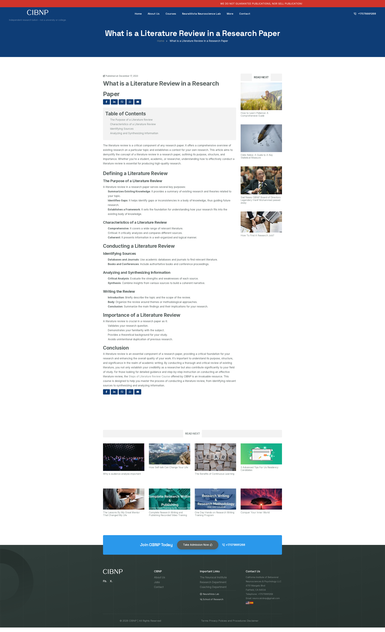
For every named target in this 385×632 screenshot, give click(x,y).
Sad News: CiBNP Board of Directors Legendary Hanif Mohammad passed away (260, 200)
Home (138, 13)
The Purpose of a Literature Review (131, 119)
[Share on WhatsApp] (129, 102)
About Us (154, 13)
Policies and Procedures (232, 620)
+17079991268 (367, 13)
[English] (248, 602)
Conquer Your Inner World (255, 512)
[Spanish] (252, 602)
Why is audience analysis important (122, 473)
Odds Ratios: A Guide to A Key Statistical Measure (257, 156)
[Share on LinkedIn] (114, 102)
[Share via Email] (137, 102)
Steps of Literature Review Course (149, 376)
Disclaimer (253, 620)
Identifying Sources (122, 128)
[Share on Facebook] (106, 102)
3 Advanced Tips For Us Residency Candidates (259, 468)
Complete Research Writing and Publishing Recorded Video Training (168, 513)
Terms (204, 620)
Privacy (213, 620)
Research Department (213, 582)
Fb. (105, 581)
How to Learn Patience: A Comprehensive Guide (254, 114)
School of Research (213, 599)
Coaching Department (213, 587)
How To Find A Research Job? (257, 235)
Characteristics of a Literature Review (133, 124)
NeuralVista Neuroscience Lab (201, 13)
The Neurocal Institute (213, 577)
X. (111, 581)
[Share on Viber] (122, 102)
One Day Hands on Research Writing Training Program (214, 513)
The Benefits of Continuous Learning (214, 473)
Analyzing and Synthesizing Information (134, 133)
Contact (244, 13)
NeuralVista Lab (211, 594)
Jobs (157, 582)
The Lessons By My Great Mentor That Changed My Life (121, 513)
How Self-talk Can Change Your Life (168, 467)
